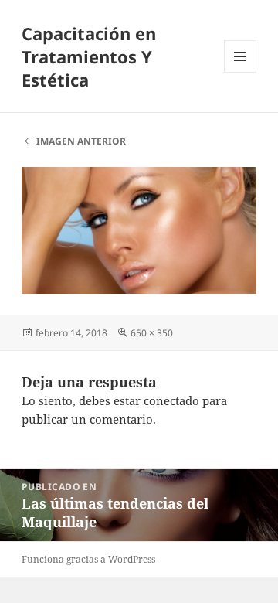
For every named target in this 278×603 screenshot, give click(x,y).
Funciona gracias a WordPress (88, 559)
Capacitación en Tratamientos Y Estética (89, 56)
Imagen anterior (81, 141)
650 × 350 (152, 332)
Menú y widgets (240, 72)
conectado (171, 400)
